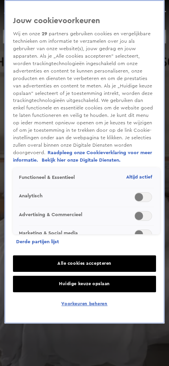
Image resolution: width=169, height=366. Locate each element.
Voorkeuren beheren (84, 304)
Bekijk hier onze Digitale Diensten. (81, 160)
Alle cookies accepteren (84, 263)
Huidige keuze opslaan (84, 284)
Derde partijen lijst (37, 241)
